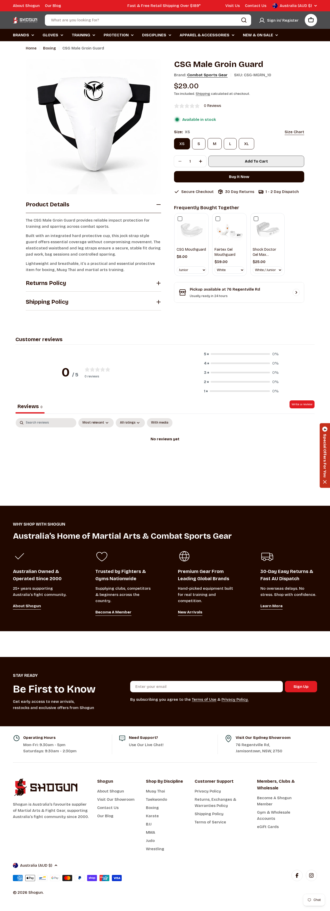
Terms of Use (204, 699)
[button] (241, 354)
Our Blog (53, 5)
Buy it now (239, 176)
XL (246, 143)
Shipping (203, 93)
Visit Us (232, 5)
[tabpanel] (165, 456)
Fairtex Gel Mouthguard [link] (224, 252)
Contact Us (255, 5)
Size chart (294, 132)
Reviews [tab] (30, 406)
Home (31, 48)
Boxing (49, 48)
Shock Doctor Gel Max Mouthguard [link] (264, 252)
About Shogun (26, 5)
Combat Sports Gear (207, 75)
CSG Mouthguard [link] (191, 249)
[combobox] (148, 20)
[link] (191, 230)
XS (182, 143)
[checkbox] (159, 422)
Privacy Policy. (235, 699)
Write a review (302, 404)
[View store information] (296, 292)
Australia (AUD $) (296, 5)
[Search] (244, 20)
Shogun (35, 892)
